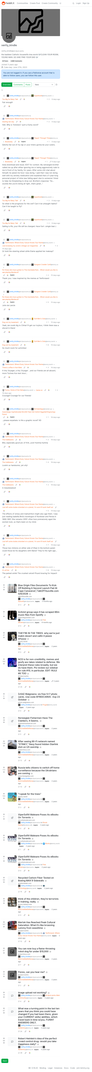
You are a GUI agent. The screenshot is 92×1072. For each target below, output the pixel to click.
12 (21, 760)
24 (21, 1031)
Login (78, 3)
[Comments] (12, 995)
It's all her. (6, 570)
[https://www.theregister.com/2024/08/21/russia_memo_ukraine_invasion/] (12, 770)
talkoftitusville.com (25, 596)
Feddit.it (10, 3)
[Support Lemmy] (60, 3)
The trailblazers (8, 440)
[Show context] (20, 99)
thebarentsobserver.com (27, 723)
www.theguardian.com (26, 617)
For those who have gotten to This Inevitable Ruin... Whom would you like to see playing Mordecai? (30, 271)
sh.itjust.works (23, 676)
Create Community (50, 3)
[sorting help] (56, 84)
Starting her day (8, 122)
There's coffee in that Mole (12, 367)
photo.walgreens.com (26, 702)
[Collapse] (4, 95)
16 (21, 892)
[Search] (73, 3)
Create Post (35, 3)
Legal (50, 1068)
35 (21, 687)
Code (72, 1068)
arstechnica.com (24, 750)
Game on (39, 390)
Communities (22, 3)
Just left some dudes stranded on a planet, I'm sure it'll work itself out (27, 507)
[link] (24, 99)
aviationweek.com (24, 883)
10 (21, 787)
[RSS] (2, 90)
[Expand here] (12, 636)
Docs (66, 1068)
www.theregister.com (26, 776)
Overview (7, 84)
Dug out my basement (10, 322)
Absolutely (9, 142)
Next (5, 1061)
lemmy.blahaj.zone (25, 904)
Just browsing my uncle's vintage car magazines (20, 246)
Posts (28, 84)
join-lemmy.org (83, 1068)
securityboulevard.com (26, 820)
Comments (18, 84)
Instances (58, 1068)
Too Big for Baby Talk (10, 99)
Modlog (43, 1068)
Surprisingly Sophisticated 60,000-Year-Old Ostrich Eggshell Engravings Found (28, 413)
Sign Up (86, 3)
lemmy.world (22, 641)
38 (21, 1053)
